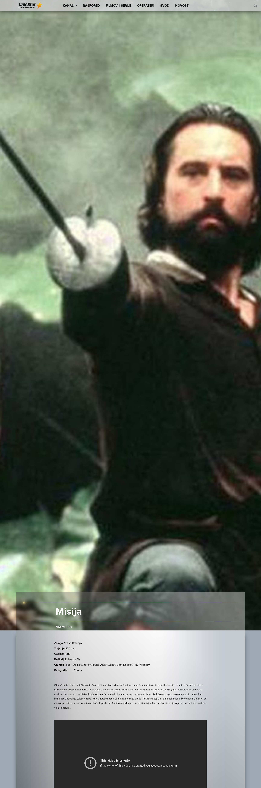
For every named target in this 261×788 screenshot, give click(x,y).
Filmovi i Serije (118, 6)
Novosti (182, 6)
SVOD (164, 6)
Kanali (68, 6)
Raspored (91, 6)
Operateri (145, 6)
